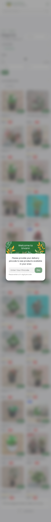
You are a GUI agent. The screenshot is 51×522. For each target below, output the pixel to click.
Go (38, 270)
